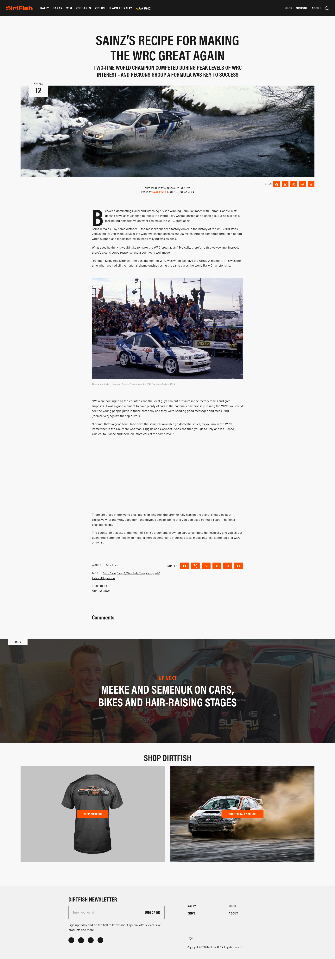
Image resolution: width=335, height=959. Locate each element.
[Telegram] (302, 184)
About (316, 8)
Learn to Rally (120, 8)
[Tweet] (285, 184)
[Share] (276, 184)
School (302, 8)
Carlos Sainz (109, 573)
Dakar (57, 8)
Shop (288, 8)
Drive (191, 913)
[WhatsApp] (294, 184)
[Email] (238, 566)
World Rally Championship (140, 573)
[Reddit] (311, 184)
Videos (100, 8)
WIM (69, 8)
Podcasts (83, 8)
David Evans (159, 192)
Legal (190, 938)
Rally (44, 8)
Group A (121, 573)
